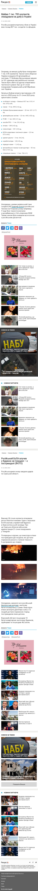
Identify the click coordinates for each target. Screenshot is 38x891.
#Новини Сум (6, 637)
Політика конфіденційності (8, 876)
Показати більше (19, 784)
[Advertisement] (19, 49)
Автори (3, 881)
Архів (2, 883)
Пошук (2, 886)
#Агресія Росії (6, 232)
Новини (29, 2)
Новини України (12, 8)
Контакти (3, 878)
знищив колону (18, 207)
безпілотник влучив (9, 605)
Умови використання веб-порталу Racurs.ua (12, 873)
